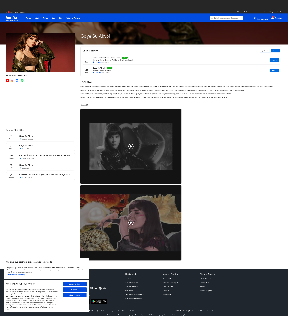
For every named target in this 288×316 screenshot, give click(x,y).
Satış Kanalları (168, 287)
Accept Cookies (74, 284)
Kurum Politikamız (131, 283)
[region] (46, 285)
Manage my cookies (114, 311)
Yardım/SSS (167, 279)
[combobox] (228, 18)
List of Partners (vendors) (15, 275)
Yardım (279, 12)
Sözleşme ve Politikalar (129, 311)
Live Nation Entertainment (134, 294)
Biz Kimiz (128, 279)
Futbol (28, 18)
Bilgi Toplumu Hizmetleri (133, 298)
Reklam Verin (204, 283)
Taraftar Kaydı (255, 12)
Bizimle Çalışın (269, 12)
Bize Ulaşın (129, 290)
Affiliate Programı (206, 290)
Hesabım (166, 290)
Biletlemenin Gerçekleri (171, 283)
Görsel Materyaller (131, 287)
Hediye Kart (242, 12)
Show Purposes (74, 295)
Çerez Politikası (102, 311)
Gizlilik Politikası (90, 311)
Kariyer (202, 287)
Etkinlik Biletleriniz (206, 279)
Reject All (74, 290)
